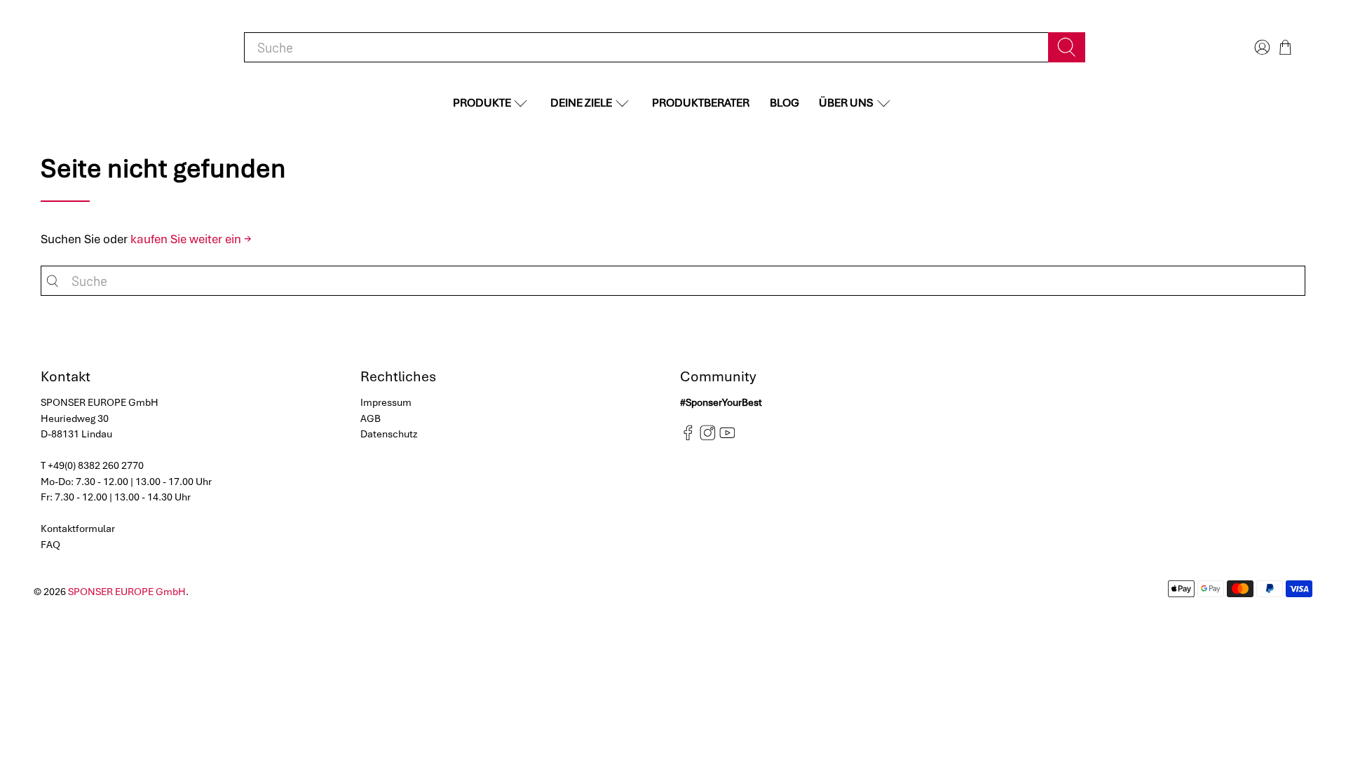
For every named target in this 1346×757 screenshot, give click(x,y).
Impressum (386, 402)
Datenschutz (389, 434)
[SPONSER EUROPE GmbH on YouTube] (727, 437)
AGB (370, 418)
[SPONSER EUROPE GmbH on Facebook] (688, 437)
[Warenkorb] (1285, 47)
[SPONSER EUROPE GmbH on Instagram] (708, 437)
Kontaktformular (78, 528)
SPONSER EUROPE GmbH (127, 591)
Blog (784, 102)
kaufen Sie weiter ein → (191, 239)
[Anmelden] (1260, 47)
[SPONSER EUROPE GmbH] (113, 47)
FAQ (50, 544)
